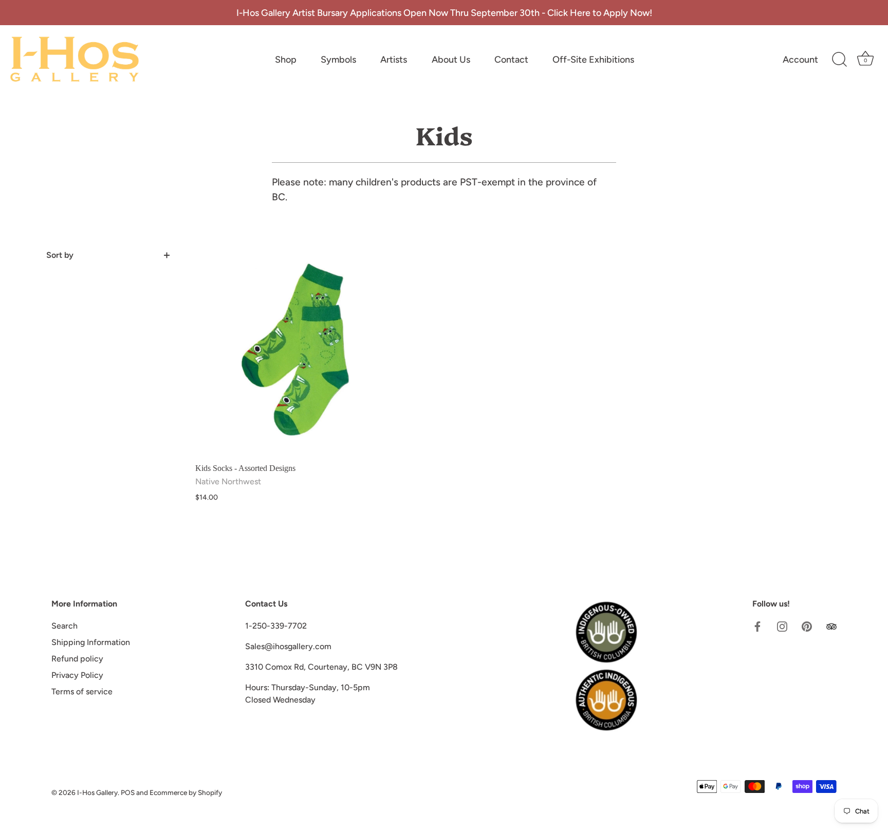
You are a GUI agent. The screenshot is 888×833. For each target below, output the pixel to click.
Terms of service (82, 691)
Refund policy (77, 659)
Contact (511, 59)
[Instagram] (782, 626)
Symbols (338, 59)
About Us (451, 59)
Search (64, 626)
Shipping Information (90, 642)
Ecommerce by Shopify (186, 792)
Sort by (59, 255)
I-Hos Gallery (97, 792)
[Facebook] (757, 626)
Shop (286, 59)
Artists (393, 59)
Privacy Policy (77, 675)
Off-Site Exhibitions (593, 59)
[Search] (839, 59)
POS (128, 792)
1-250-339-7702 (276, 626)
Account (800, 59)
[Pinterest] (807, 626)
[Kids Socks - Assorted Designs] (299, 353)
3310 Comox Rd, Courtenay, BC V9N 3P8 (321, 667)
